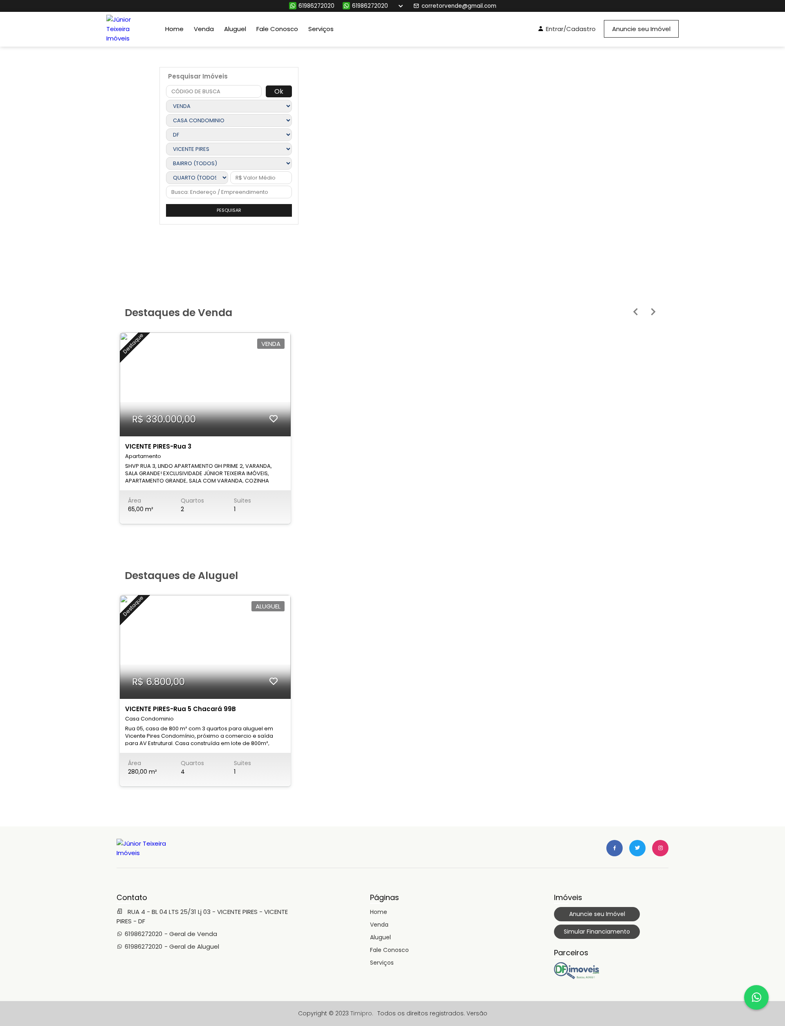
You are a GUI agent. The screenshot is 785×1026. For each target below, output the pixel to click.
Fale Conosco (277, 29)
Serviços (321, 29)
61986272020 (316, 6)
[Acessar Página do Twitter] (637, 848)
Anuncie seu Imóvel (641, 29)
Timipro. (361, 1013)
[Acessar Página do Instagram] (660, 848)
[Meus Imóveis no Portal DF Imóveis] (576, 977)
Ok (278, 91)
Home (174, 29)
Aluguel (235, 29)
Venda (204, 29)
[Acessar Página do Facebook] (614, 848)
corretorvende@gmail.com (459, 6)
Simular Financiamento (597, 931)
